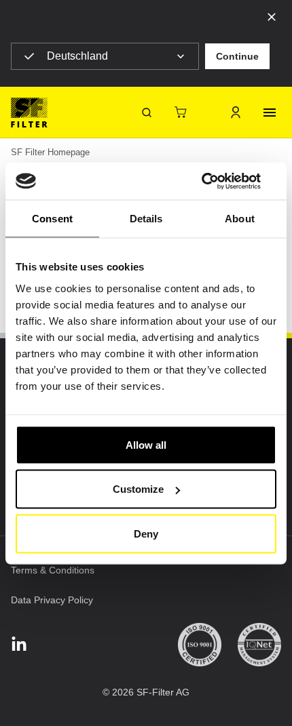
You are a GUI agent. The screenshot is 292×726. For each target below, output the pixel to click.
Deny (146, 533)
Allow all (146, 444)
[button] (237, 56)
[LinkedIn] (19, 645)
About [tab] (240, 218)
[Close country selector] (271, 16)
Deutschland (77, 56)
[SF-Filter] (29, 112)
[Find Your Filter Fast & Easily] (146, 112)
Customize (138, 489)
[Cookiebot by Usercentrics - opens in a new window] (217, 181)
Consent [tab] (52, 218)
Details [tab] (146, 218)
